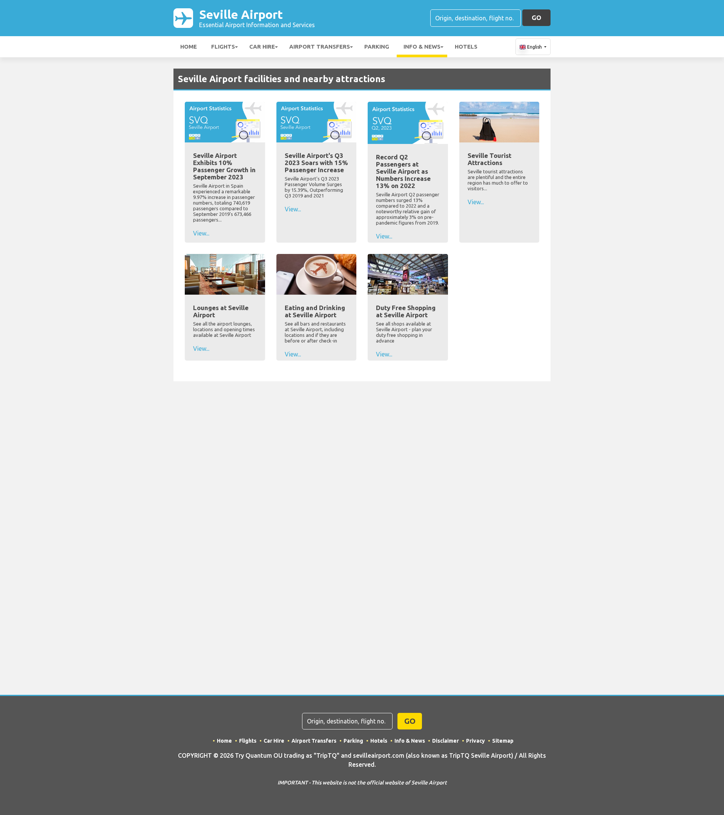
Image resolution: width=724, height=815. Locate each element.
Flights (223, 46)
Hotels (466, 46)
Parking (376, 46)
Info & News (421, 46)
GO (536, 17)
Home (188, 46)
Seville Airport (257, 18)
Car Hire (262, 46)
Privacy (475, 741)
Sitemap (503, 741)
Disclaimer (445, 741)
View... (201, 233)
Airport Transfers (319, 46)
